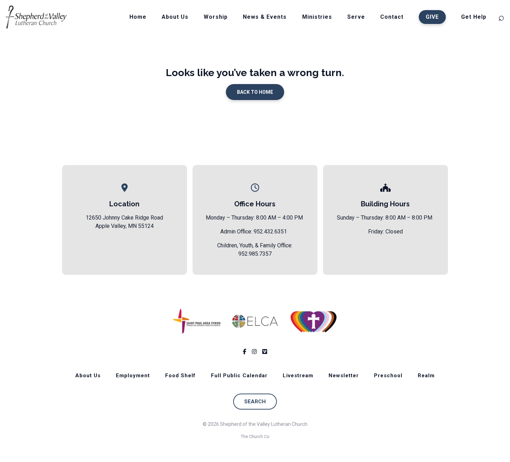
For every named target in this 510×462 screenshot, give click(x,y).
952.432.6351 (270, 231)
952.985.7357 (255, 253)
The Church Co (255, 436)
